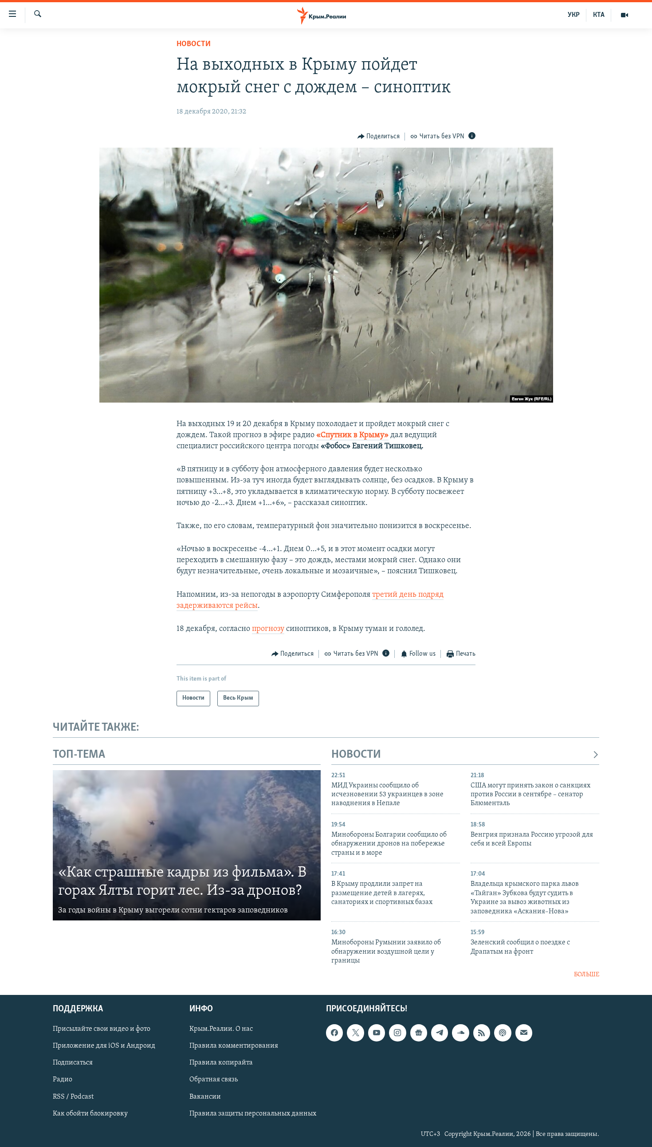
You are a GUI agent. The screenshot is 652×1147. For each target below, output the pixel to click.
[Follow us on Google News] (418, 1032)
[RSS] (481, 1032)
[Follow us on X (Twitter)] (355, 1032)
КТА (599, 15)
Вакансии (205, 1096)
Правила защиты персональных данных (252, 1113)
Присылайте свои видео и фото (101, 1029)
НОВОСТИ (356, 755)
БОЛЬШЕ (586, 974)
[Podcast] (502, 1032)
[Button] (378, 136)
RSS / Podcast (73, 1096)
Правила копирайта (221, 1062)
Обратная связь (213, 1079)
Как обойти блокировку (90, 1113)
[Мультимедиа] (624, 15)
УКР (574, 15)
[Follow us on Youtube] (376, 1032)
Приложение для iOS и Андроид (104, 1045)
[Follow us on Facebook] (334, 1032)
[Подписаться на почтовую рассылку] (523, 1032)
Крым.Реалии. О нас (221, 1029)
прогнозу (268, 629)
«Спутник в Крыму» (352, 435)
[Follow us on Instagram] (397, 1032)
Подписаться (73, 1062)
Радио (62, 1079)
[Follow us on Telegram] (439, 1032)
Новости (194, 44)
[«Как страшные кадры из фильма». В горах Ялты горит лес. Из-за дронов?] (187, 845)
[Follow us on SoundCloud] (460, 1032)
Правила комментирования (233, 1045)
